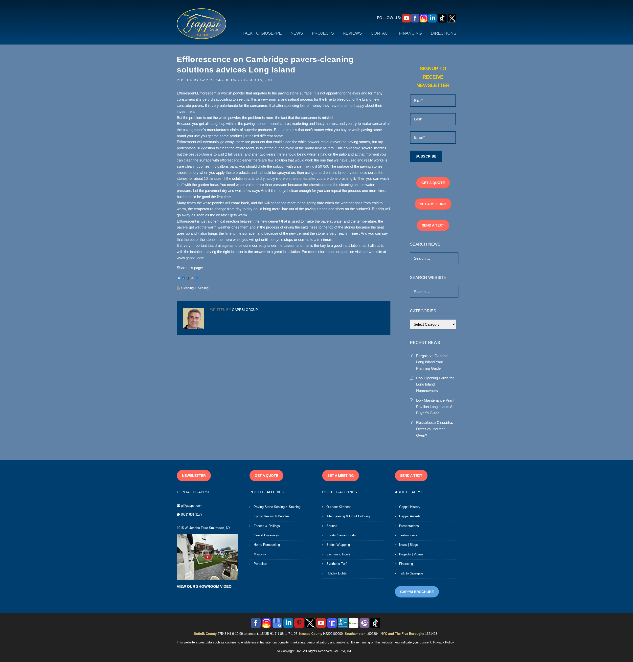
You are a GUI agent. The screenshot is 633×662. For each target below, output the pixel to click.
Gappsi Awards (410, 516)
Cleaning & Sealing (194, 288)
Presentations (409, 526)
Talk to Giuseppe (411, 573)
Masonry (260, 554)
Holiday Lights (336, 573)
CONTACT (380, 33)
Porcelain (260, 564)
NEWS (297, 33)
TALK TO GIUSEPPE (262, 33)
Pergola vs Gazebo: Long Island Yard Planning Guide (432, 362)
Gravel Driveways (266, 535)
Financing (406, 564)
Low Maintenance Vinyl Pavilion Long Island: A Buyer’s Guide (434, 406)
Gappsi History (409, 507)
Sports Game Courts (341, 535)
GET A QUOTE (433, 183)
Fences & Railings (267, 526)
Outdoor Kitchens (338, 507)
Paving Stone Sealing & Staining (277, 507)
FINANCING (410, 33)
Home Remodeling (267, 545)
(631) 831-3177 (191, 514)
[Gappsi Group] (201, 23)
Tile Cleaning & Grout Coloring (348, 516)
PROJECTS (323, 33)
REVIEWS (352, 33)
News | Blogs (408, 545)
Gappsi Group (215, 80)
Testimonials (408, 535)
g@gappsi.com (192, 505)
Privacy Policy (443, 642)
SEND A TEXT (433, 225)
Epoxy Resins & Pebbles (272, 516)
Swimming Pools (338, 554)
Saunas (331, 526)
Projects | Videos (411, 554)
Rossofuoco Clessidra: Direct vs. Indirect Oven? (434, 428)
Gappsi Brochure (417, 592)
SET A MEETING (433, 204)
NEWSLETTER (194, 476)
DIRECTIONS (443, 33)
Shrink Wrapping (338, 545)
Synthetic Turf (336, 564)
